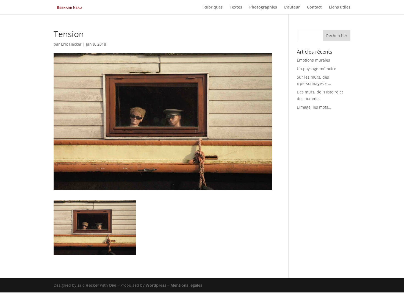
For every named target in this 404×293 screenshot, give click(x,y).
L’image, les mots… (314, 107)
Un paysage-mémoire (316, 68)
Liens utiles (339, 7)
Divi (112, 285)
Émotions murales (313, 60)
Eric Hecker (71, 44)
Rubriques (213, 7)
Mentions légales (186, 285)
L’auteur (292, 7)
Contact (314, 7)
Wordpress (156, 285)
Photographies (263, 7)
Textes (236, 7)
